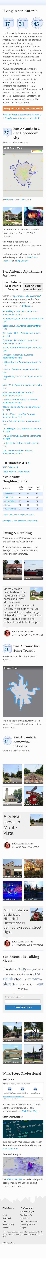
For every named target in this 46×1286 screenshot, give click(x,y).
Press (5, 1221)
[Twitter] (4, 1211)
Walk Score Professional (22, 1073)
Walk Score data (14, 1179)
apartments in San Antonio (26, 296)
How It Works (7, 1218)
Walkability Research (27, 1224)
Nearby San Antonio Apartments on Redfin (23, 109)
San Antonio (26, 200)
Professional (26, 1208)
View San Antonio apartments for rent (21, 115)
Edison (8, 505)
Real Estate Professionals (29, 1221)
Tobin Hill (7, 261)
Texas (17, 200)
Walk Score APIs (10, 1148)
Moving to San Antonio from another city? (20, 521)
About (5, 1215)
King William (22, 261)
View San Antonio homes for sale (21, 118)
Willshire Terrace (11, 509)
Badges (23, 1228)
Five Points (32, 257)
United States (8, 200)
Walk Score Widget (30, 1111)
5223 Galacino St (11, 467)
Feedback (6, 1228)
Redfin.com (26, 306)
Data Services (25, 1218)
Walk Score (8, 1208)
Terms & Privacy (8, 1224)
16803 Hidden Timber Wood (16, 471)
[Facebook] (8, 1211)
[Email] (11, 1211)
